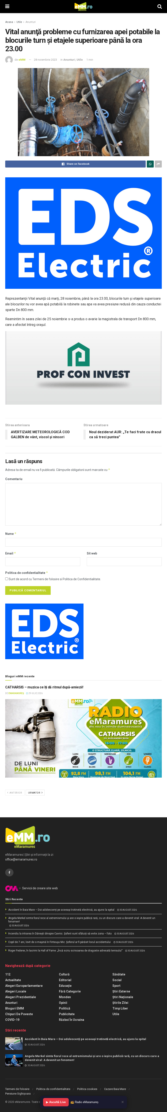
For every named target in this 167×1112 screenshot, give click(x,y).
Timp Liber (120, 1008)
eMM (21, 59)
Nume (11, 534)
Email (10, 553)
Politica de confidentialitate (26, 573)
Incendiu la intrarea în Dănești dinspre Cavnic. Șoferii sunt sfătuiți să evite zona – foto (60, 933)
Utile (19, 22)
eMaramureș (16, 693)
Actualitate (13, 980)
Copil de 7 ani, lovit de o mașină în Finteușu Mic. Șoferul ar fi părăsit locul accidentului (59, 942)
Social (117, 980)
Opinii (63, 1002)
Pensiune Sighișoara (18, 1093)
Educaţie (65, 985)
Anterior (15, 792)
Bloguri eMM (14, 1008)
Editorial (65, 980)
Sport (116, 985)
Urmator (34, 792)
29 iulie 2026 (35, 693)
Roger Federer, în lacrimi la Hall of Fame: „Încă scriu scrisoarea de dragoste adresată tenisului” (65, 950)
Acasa (9, 22)
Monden (65, 997)
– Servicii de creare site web (38, 888)
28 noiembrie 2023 (45, 59)
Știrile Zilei (120, 1002)
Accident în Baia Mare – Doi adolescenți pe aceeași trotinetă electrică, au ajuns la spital (61, 909)
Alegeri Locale (15, 991)
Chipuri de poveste (19, 1014)
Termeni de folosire (17, 1089)
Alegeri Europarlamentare (24, 985)
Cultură (64, 974)
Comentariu (13, 479)
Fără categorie (70, 991)
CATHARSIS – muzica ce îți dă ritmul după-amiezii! (44, 687)
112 (7, 974)
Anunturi (30, 22)
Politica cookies (87, 1089)
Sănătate (118, 974)
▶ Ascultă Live (56, 1102)
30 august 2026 (128, 910)
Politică (64, 1008)
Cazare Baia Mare (115, 1089)
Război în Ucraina (71, 1019)
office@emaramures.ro (21, 859)
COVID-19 (12, 1019)
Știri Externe (121, 991)
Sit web (92, 553)
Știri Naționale (122, 997)
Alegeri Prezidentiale (20, 997)
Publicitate (67, 1014)
